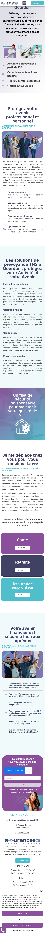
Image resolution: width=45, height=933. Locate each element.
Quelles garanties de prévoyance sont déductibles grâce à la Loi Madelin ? (24, 731)
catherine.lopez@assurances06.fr (22, 820)
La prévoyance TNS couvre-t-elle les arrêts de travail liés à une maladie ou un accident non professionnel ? (24, 686)
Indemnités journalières (15, 284)
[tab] (23, 685)
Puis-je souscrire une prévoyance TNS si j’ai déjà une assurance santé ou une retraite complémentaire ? (25, 713)
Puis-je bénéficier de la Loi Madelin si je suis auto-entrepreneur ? (24, 722)
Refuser (22, 919)
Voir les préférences (22, 925)
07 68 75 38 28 (22, 815)
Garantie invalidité (12, 310)
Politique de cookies (16, 930)
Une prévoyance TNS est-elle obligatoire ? (21, 704)
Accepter (22, 913)
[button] (42, 891)
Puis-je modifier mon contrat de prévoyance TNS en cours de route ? (24, 695)
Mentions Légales (28, 930)
